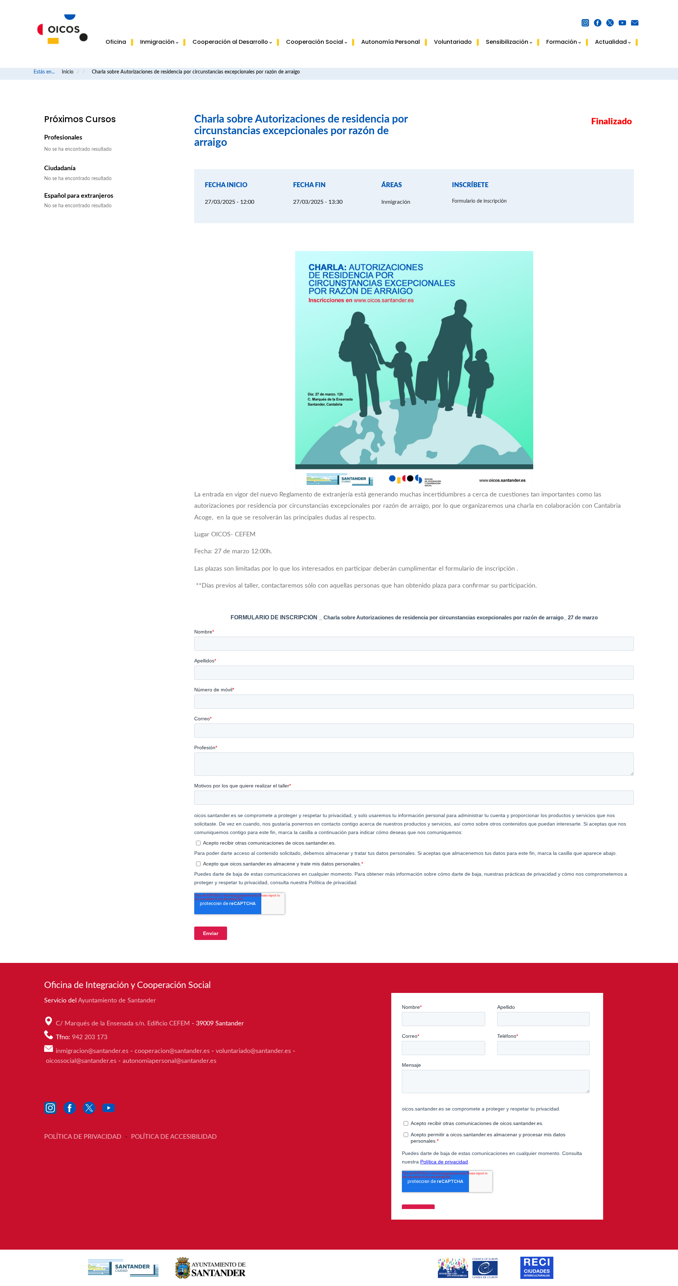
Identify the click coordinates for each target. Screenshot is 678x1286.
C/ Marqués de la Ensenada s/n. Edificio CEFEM (124, 1023)
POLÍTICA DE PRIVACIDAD (83, 1137)
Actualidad (611, 42)
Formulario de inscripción (479, 201)
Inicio (67, 72)
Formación (561, 42)
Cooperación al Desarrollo (230, 42)
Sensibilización (507, 42)
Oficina (116, 42)
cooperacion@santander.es (172, 1051)
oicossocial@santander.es (81, 1061)
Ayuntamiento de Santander (118, 1001)
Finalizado (611, 121)
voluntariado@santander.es (253, 1051)
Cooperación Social (314, 42)
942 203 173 (90, 1037)
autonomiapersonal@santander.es (169, 1061)
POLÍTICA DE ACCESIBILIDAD (174, 1137)
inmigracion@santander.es (92, 1051)
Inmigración (157, 42)
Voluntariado (453, 42)
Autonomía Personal (390, 42)
